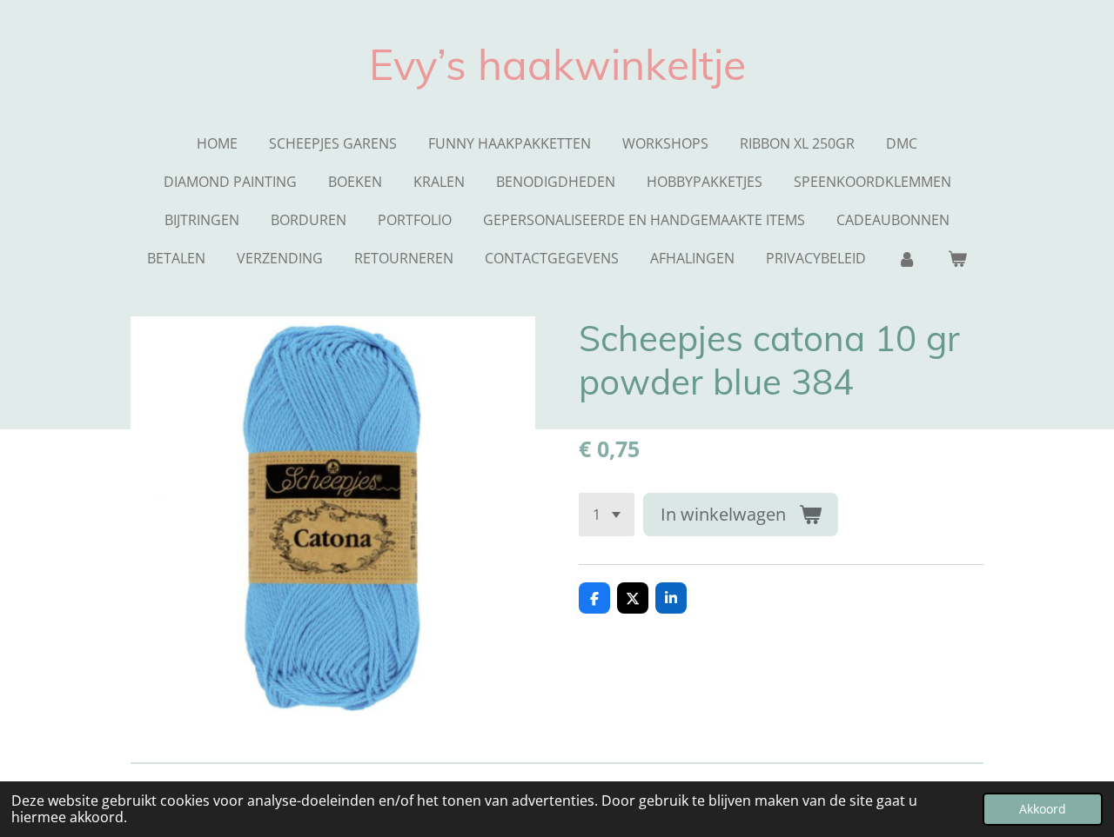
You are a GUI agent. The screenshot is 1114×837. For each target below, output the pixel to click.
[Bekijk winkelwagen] (957, 258)
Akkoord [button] (1042, 808)
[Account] (907, 258)
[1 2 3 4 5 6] (606, 514)
